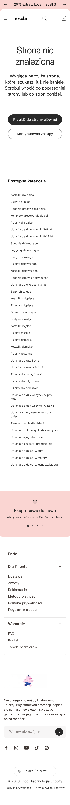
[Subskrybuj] (59, 732)
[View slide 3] (37, 526)
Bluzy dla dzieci (21, 201)
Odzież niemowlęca (23, 312)
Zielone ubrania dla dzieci (27, 423)
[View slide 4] (42, 526)
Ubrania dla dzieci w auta (27, 450)
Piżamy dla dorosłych (24, 388)
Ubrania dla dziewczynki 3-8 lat (31, 229)
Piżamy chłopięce (22, 305)
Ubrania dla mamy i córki (27, 367)
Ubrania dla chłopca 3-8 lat (28, 284)
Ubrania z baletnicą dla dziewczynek (35, 430)
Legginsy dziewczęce (25, 250)
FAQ (11, 634)
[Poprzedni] (5, 4)
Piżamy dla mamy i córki (26, 374)
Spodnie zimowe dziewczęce (29, 277)
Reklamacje (17, 590)
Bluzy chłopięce (21, 291)
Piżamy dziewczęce (24, 263)
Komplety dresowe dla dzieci (29, 215)
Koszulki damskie (22, 346)
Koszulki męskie (21, 326)
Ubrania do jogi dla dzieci (27, 437)
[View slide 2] (32, 526)
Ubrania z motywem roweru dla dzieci (31, 414)
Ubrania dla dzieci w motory (29, 457)
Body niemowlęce (22, 319)
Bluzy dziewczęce (22, 257)
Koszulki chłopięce (22, 298)
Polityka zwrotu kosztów (49, 787)
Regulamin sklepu (22, 610)
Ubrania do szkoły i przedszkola (31, 443)
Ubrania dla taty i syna (25, 360)
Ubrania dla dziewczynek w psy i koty (32, 396)
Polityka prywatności (25, 603)
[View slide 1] (28, 526)
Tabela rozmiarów (23, 647)
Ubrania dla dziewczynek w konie (32, 405)
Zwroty (14, 583)
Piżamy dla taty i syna (25, 381)
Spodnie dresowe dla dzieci (28, 208)
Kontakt (14, 640)
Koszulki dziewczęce (24, 270)
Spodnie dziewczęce (24, 243)
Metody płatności (22, 596)
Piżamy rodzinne (21, 353)
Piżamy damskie (21, 339)
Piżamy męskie (20, 332)
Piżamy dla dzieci (22, 222)
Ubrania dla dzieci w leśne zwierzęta (34, 464)
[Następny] (64, 4)
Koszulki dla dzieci (22, 194)
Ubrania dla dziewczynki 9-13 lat (32, 236)
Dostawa (15, 576)
